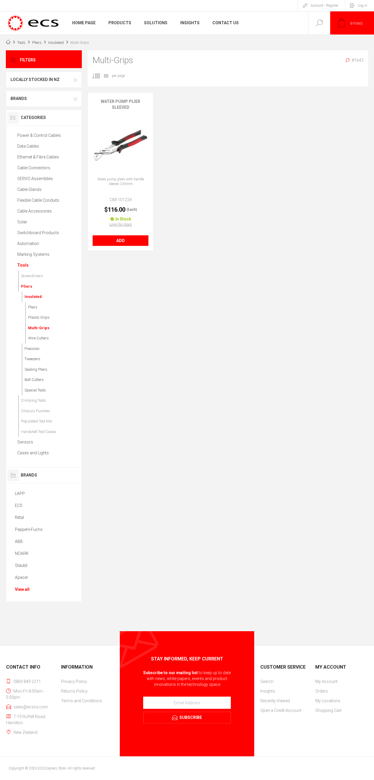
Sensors (25, 442)
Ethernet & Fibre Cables (38, 157)
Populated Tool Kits (36, 421)
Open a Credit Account (280, 710)
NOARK (22, 553)
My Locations (327, 700)
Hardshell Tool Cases (38, 431)
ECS (18, 505)
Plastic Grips (39, 317)
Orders (321, 691)
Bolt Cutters (34, 379)
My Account (326, 681)
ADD (120, 240)
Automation (28, 243)
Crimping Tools (33, 400)
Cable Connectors (33, 167)
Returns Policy (74, 691)
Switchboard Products (38, 232)
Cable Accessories (34, 211)
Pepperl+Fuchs (29, 529)
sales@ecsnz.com (30, 707)
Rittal (19, 517)
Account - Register (324, 6)
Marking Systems (33, 254)
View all (22, 589)
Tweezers (32, 359)
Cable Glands (29, 189)
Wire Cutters (38, 338)
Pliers (26, 286)
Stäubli (21, 565)
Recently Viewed (275, 700)
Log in (362, 6)
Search (266, 681)
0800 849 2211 (27, 681)
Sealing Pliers (36, 369)
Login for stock (120, 224)
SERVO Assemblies (35, 178)
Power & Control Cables (39, 135)
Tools (23, 265)
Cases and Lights (33, 453)
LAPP (20, 493)
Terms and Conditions (81, 700)
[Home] (8, 42)
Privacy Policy (74, 681)
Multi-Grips (38, 328)
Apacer (21, 577)
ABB (19, 541)
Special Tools (35, 390)
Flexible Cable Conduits (38, 200)
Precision (32, 348)
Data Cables (28, 146)
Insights (267, 691)
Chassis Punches (35, 411)
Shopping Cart (328, 710)
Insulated (33, 296)
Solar (22, 222)
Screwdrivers (32, 276)
